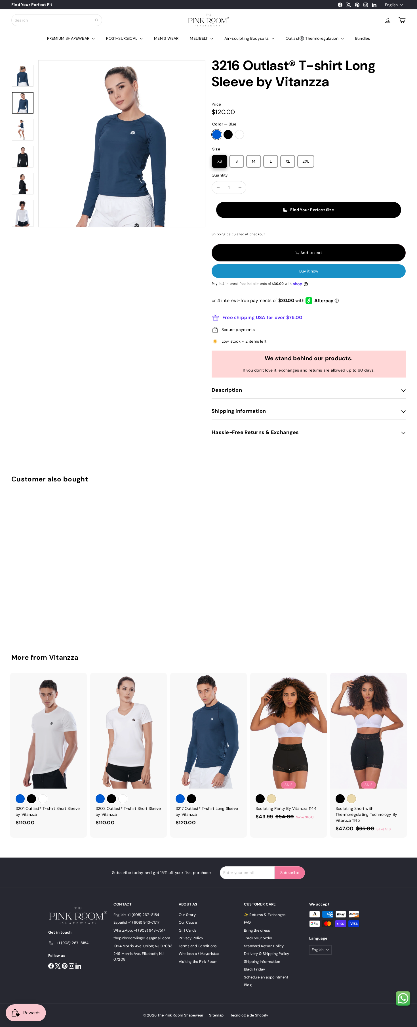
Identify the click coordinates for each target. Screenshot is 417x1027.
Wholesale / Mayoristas (199, 953)
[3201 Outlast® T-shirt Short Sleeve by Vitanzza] (48, 752)
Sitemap (216, 1015)
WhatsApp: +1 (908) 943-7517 (139, 930)
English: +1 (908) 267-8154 (136, 914)
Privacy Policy (191, 938)
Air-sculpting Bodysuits (247, 38)
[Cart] (402, 20)
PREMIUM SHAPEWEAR (69, 38)
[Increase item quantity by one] (239, 187)
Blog (248, 984)
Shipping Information (262, 961)
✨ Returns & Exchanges (265, 914)
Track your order (258, 938)
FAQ (247, 922)
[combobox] (56, 20)
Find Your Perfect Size (312, 209)
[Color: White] (42, 600)
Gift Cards (188, 930)
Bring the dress (257, 930)
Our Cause (188, 922)
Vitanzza (64, 657)
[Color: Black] (31, 600)
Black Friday (254, 969)
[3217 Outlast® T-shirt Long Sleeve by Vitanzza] (208, 752)
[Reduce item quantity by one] (218, 187)
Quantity (220, 175)
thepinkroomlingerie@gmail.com (141, 938)
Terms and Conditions (198, 946)
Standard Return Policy (264, 946)
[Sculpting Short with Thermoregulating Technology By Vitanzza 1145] (368, 755)
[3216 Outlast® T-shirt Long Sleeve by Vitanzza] (42, 563)
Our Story (187, 914)
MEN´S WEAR (166, 38)
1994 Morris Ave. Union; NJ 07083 (142, 946)
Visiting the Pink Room (198, 961)
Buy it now (308, 271)
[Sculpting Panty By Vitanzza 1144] (288, 749)
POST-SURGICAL (122, 38)
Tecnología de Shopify (249, 1015)
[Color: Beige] (271, 798)
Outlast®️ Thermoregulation (313, 38)
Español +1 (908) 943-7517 (136, 922)
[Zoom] (122, 143)
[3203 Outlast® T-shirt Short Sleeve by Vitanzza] (128, 752)
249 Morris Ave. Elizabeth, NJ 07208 (138, 956)
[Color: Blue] (20, 600)
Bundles (362, 38)
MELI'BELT (199, 38)
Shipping (219, 234)
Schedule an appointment (266, 977)
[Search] (96, 20)
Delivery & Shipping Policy (266, 953)
